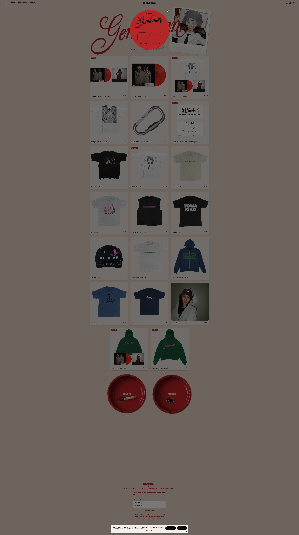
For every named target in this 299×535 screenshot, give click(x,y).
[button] (168, 11)
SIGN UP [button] (149, 41)
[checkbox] (149, 37)
